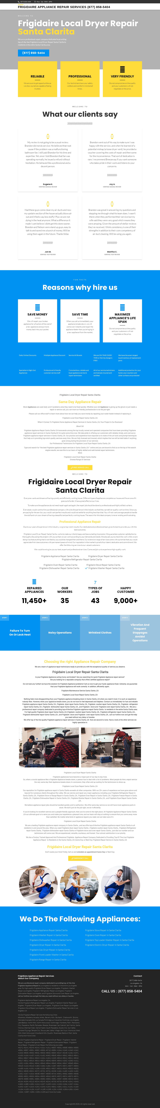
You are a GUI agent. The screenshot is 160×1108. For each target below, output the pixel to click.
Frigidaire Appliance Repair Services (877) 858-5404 (64, 7)
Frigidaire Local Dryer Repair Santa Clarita (80, 486)
